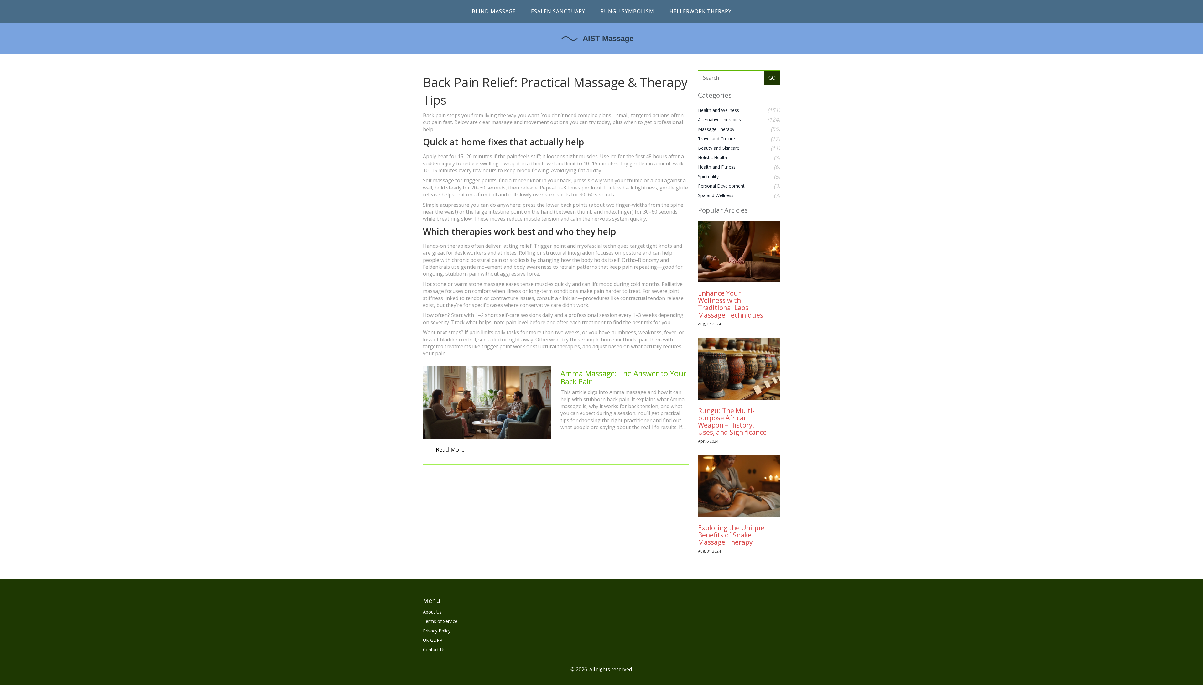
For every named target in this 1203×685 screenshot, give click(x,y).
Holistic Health (712, 157)
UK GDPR (432, 640)
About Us (432, 612)
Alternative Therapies (719, 119)
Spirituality (708, 176)
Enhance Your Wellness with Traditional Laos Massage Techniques (730, 304)
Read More (450, 449)
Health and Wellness (718, 110)
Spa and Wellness (715, 195)
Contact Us (434, 649)
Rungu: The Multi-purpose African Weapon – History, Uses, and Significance (732, 421)
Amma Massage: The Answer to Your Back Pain (623, 377)
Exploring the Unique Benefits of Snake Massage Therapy (731, 535)
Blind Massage (494, 11)
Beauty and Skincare (718, 148)
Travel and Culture (716, 139)
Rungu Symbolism (627, 11)
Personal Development (721, 186)
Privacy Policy (436, 631)
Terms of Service (440, 621)
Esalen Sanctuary (558, 11)
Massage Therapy (716, 129)
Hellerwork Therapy (700, 11)
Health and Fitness (717, 167)
